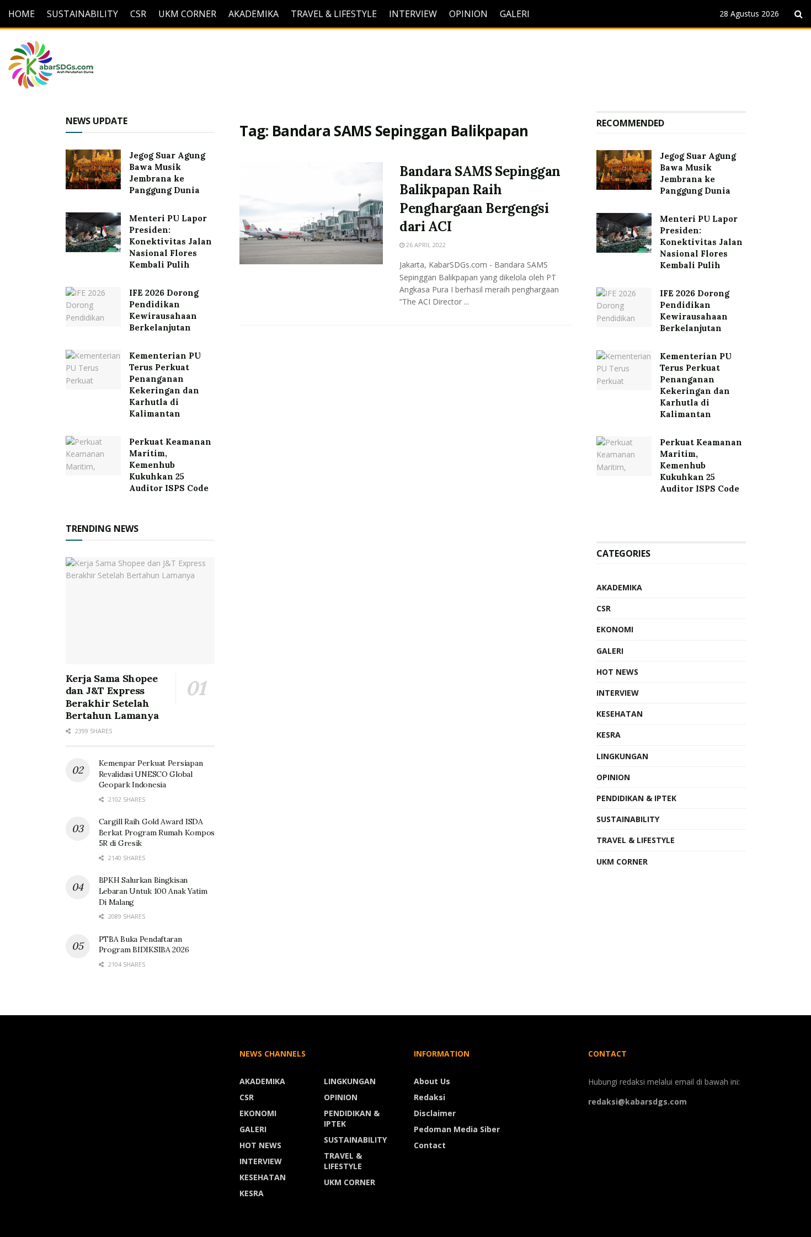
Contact (430, 1145)
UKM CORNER (187, 14)
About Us (432, 1081)
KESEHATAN (619, 713)
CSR (138, 14)
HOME (21, 14)
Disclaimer (435, 1113)
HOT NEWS (617, 672)
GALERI (515, 14)
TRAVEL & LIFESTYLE (334, 14)
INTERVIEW (413, 14)
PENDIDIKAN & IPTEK (636, 798)
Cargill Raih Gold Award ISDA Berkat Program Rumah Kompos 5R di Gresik (157, 832)
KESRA (608, 734)
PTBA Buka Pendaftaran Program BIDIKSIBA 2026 (144, 944)
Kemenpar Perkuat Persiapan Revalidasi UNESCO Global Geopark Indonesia (151, 774)
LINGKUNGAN (622, 756)
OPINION (468, 14)
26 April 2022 (425, 245)
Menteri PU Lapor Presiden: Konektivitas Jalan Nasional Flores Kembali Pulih (170, 241)
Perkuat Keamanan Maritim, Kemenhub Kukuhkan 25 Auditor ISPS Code (170, 464)
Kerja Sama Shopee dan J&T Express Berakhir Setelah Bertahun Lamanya (112, 697)
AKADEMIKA (253, 14)
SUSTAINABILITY (82, 14)
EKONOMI (614, 629)
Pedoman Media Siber (457, 1129)
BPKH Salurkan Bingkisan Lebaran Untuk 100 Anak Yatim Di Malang (153, 891)
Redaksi (429, 1097)
